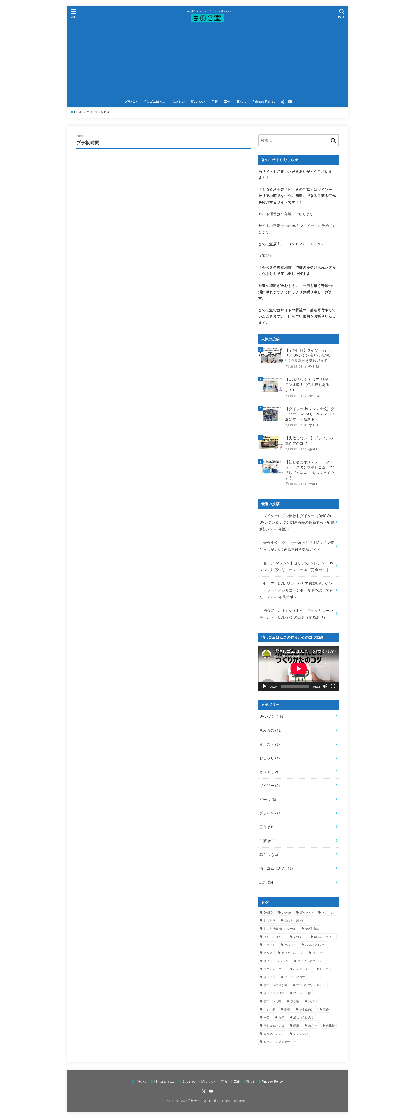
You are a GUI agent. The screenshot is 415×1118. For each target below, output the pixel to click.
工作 (227, 101)
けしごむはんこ (274, 936)
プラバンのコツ (294, 977)
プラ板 (294, 1001)
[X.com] (282, 102)
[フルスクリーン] (332, 686)
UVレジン (198, 101)
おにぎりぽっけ (294, 920)
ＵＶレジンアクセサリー (280, 1042)
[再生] (264, 686)
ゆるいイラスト (324, 936)
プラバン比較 (272, 1001)
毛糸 (281, 1017)
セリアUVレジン (292, 953)
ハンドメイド (302, 969)
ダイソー (270, 785)
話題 (267, 882)
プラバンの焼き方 (275, 985)
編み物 (312, 1025)
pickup (286, 912)
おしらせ (269, 757)
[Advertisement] (207, 60)
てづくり (299, 936)
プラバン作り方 (274, 993)
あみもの (178, 101)
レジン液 (269, 1009)
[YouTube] (290, 102)
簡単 (296, 1025)
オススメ (290, 944)
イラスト (269, 744)
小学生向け (306, 1009)
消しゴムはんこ (154, 101)
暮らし (241, 101)
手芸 (214, 101)
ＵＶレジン (300, 1033)
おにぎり (269, 920)
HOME (78, 112)
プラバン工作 (302, 993)
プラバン (130, 101)
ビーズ (267, 799)
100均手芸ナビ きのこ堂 (197, 1100)
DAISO (268, 912)
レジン (312, 1001)
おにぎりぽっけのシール (280, 928)
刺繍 (287, 1009)
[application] (298, 668)
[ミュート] (325, 686)
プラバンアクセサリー (311, 985)
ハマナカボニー (274, 969)
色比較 (330, 1025)
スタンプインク (315, 944)
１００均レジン (274, 1033)
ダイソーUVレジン (276, 961)
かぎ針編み (312, 928)
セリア (268, 771)
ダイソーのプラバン (311, 961)
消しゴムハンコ (274, 1025)
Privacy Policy (263, 101)
